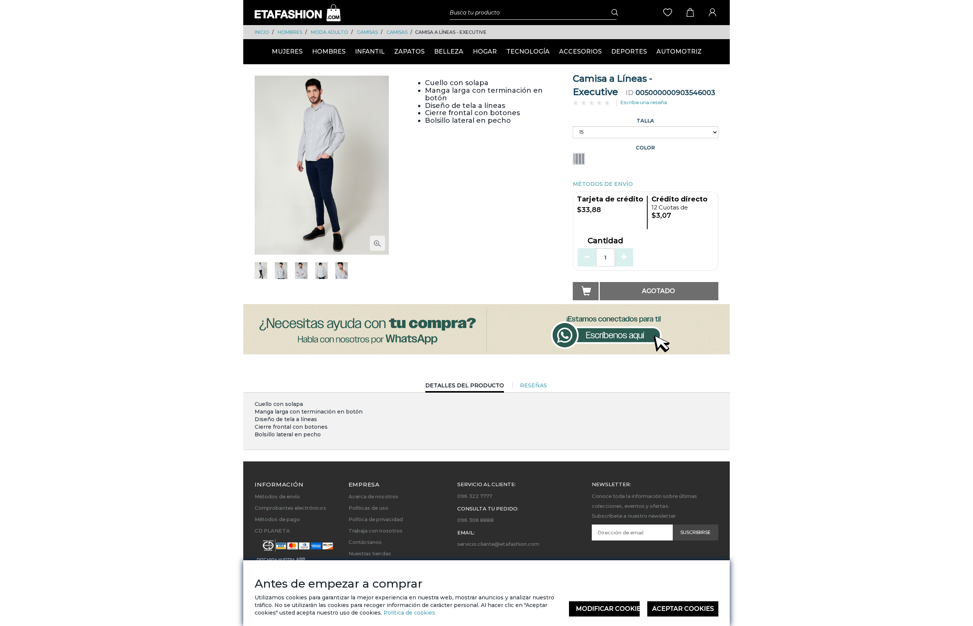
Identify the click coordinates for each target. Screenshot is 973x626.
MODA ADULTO (329, 32)
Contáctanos (365, 542)
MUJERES (287, 51)
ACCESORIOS (580, 51)
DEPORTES (629, 51)
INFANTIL (370, 51)
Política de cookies (408, 612)
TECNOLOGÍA (528, 51)
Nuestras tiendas (370, 553)
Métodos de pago (277, 519)
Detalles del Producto (464, 387)
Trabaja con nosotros (376, 531)
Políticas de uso (368, 508)
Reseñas (533, 385)
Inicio (262, 32)
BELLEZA (448, 51)
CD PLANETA (272, 531)
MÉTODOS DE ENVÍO (603, 184)
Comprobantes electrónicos (290, 508)
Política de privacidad (376, 519)
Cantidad (605, 241)
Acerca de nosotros (373, 496)
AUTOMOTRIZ (679, 51)
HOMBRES (290, 32)
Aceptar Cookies (683, 608)
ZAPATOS (409, 51)
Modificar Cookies (608, 608)
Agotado (658, 291)
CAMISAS (367, 32)
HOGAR (485, 51)
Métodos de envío (277, 496)
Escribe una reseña (643, 102)
